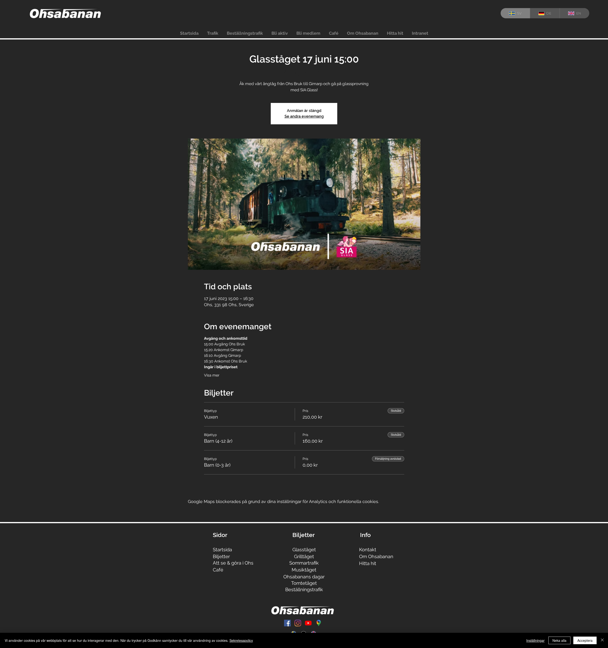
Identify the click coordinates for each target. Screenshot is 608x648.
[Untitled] (318, 623)
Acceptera (585, 640)
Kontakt (367, 549)
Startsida (222, 549)
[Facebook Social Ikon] (287, 623)
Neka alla (559, 640)
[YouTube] (308, 623)
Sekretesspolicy (241, 640)
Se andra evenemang (304, 116)
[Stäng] (602, 640)
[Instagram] (297, 623)
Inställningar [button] (535, 640)
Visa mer (211, 375)
